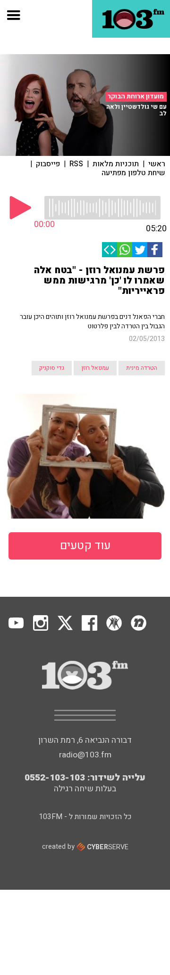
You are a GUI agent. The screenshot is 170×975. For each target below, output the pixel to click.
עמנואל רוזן (95, 368)
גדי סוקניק (51, 368)
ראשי (156, 164)
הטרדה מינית (141, 368)
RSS (76, 164)
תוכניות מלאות (116, 164)
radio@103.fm (85, 755)
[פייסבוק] (154, 249)
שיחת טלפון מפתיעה (133, 173)
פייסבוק (48, 164)
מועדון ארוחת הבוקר (136, 96)
